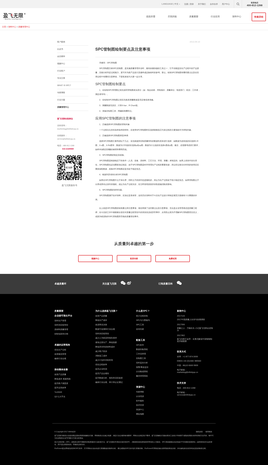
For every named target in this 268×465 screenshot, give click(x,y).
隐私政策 (199, 432)
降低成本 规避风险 (62, 379)
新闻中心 (181, 311)
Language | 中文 (170, 4)
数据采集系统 (142, 349)
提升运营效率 (60, 388)
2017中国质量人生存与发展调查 (191, 319)
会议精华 (61, 56)
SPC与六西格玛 (143, 320)
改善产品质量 (60, 374)
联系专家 (134, 258)
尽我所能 (172, 16)
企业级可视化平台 (63, 315)
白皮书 (60, 49)
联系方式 (181, 351)
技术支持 (140, 405)
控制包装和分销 (61, 334)
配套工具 (140, 340)
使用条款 (208, 432)
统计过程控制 (142, 316)
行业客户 (61, 71)
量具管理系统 (142, 376)
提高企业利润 (101, 369)
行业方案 (61, 100)
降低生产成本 (101, 320)
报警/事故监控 (142, 367)
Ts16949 (58, 392)
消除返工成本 (101, 356)
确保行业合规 (60, 358)
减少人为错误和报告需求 (106, 338)
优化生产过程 (60, 350)
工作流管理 (141, 354)
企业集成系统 (142, 371)
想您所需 (150, 16)
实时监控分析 (142, 363)
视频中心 (61, 63)
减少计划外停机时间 (104, 360)
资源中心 (140, 387)
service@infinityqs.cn (186, 395)
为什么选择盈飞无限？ (106, 311)
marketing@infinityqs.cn (187, 372)
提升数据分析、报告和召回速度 (109, 378)
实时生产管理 (60, 320)
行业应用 (215, 16)
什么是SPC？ (143, 311)
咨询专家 (140, 329)
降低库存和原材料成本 (105, 347)
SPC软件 (140, 345)
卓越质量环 (60, 283)
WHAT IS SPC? (64, 85)
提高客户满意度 (61, 383)
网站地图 (140, 414)
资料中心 (236, 16)
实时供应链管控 (61, 325)
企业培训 (140, 396)
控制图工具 (141, 358)
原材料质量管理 (61, 329)
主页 (4, 27)
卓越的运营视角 (62, 345)
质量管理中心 (24, 27)
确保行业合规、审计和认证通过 (109, 382)
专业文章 (61, 78)
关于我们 (202, 4)
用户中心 (226, 4)
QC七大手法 (59, 396)
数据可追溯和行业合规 (105, 329)
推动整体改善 (61, 369)
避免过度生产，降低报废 (106, 342)
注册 (186, 4)
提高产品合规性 (102, 373)
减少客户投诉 (101, 351)
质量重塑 (193, 16)
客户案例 (61, 42)
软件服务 (140, 401)
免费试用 (173, 258)
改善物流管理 (60, 354)
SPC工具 (140, 325)
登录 (192, 4)
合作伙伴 (214, 4)
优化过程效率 (101, 364)
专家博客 (61, 92)
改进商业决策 (101, 325)
